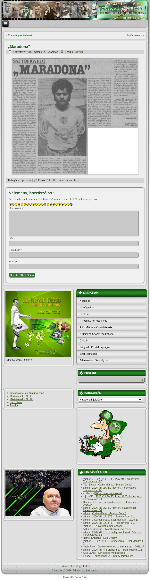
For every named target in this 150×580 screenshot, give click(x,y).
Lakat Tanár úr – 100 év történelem (113, 555)
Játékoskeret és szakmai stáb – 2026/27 (111, 503)
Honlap (13, 261)
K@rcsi (78, 51)
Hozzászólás (16, 208)
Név (12, 238)
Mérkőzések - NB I (20, 396)
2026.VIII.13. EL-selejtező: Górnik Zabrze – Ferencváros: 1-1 (112, 533)
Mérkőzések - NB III (21, 399)
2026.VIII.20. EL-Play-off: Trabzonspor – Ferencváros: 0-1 (112, 497)
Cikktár (84, 340)
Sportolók (26, 180)
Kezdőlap (85, 300)
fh (74, 180)
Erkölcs (65, 566)
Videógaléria (87, 307)
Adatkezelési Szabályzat (94, 360)
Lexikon (84, 314)
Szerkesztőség (88, 353)
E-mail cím (15, 250)
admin (86, 487)
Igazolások (16, 402)
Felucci (87, 555)
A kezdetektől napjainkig (93, 320)
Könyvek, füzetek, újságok (95, 347)
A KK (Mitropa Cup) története (96, 327)
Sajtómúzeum (134, 35)
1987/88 (51, 180)
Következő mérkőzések (109, 525)
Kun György (110, 537)
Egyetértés (83, 566)
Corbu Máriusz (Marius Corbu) (115, 484)
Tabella (14, 405)
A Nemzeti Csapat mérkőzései (97, 333)
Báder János (65, 180)
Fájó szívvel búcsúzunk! (108, 493)
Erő (73, 566)
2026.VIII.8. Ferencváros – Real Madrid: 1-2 (113, 542)
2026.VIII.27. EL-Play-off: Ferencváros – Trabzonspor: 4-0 (112, 480)
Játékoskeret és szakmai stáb (27, 393)
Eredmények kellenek (20, 35)
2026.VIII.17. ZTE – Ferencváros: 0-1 (113, 516)
